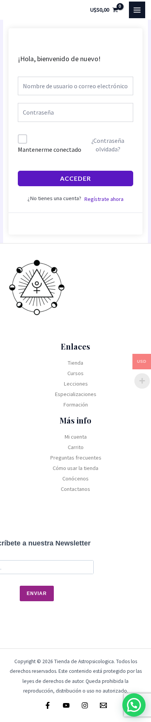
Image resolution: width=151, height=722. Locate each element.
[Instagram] (84, 705)
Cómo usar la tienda (75, 468)
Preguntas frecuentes (75, 457)
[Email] (103, 705)
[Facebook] (47, 705)
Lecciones (75, 383)
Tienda (75, 362)
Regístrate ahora (104, 199)
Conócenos (75, 478)
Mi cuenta (75, 436)
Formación (75, 404)
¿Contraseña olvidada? (107, 145)
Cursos (75, 373)
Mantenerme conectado (49, 149)
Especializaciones (75, 394)
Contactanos (75, 488)
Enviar (37, 593)
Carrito (76, 447)
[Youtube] (66, 705)
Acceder (75, 178)
